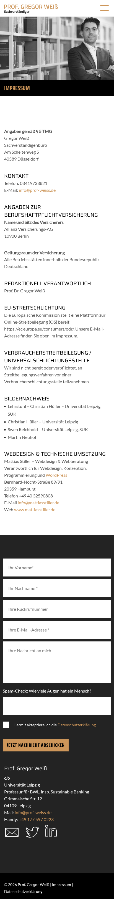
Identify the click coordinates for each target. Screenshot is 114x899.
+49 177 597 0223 (36, 819)
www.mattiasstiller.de (34, 509)
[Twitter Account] (32, 836)
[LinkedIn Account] (51, 834)
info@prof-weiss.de (37, 190)
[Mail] (12, 837)
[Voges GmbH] (31, 9)
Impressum (61, 884)
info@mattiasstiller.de (38, 502)
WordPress (56, 475)
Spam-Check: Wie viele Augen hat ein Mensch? (47, 690)
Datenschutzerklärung (77, 724)
